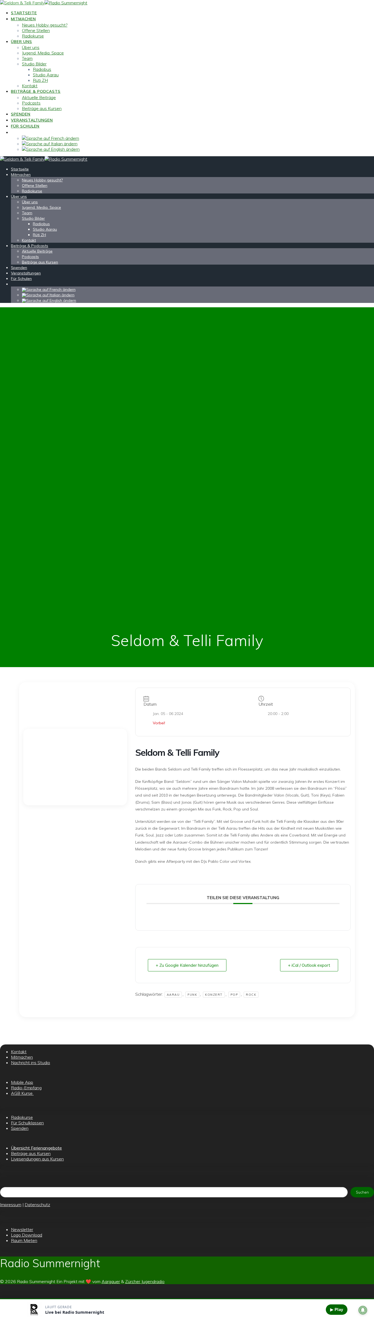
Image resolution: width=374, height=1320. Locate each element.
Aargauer (111, 1281)
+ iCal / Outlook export (309, 965)
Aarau (173, 995)
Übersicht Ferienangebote (36, 1148)
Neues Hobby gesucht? (44, 25)
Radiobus (42, 69)
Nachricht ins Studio (30, 1062)
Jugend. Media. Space (43, 53)
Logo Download (26, 1235)
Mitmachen (23, 18)
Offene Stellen (36, 30)
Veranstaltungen (32, 120)
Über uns (21, 41)
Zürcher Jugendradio (145, 1281)
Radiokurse (33, 36)
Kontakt (30, 85)
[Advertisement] (75, 767)
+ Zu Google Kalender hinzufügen (187, 965)
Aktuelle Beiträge (39, 97)
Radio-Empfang (26, 1087)
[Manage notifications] (362, 1310)
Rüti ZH (40, 80)
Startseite (24, 12)
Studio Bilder (34, 63)
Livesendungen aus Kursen (37, 1159)
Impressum (10, 1204)
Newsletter (22, 1229)
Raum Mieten (24, 1240)
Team (27, 58)
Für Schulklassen (27, 1122)
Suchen (362, 1192)
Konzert (214, 995)
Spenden (20, 114)
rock (251, 995)
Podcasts (31, 103)
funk (192, 995)
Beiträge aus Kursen (42, 108)
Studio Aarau (46, 74)
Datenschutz (37, 1204)
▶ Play (336, 1309)
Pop (234, 995)
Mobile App (22, 1082)
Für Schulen (25, 126)
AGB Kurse (22, 1093)
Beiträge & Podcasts (36, 91)
